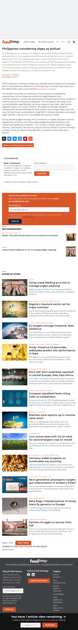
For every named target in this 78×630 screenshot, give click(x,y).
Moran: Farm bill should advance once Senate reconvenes (30, 235)
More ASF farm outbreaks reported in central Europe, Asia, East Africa (51, 374)
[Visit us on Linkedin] (33, 574)
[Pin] (25, 139)
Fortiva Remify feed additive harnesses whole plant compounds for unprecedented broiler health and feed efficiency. (51, 488)
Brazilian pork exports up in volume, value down (52, 417)
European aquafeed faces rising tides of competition (49, 395)
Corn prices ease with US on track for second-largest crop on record (50, 438)
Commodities (34, 433)
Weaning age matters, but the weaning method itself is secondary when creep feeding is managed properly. (51, 291)
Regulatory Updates (11, 233)
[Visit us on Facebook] (28, 574)
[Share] (9, 139)
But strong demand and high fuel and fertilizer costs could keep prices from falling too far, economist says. (52, 445)
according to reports (47, 89)
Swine (4, 247)
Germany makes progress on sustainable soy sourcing (47, 460)
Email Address (41, 163)
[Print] (4, 139)
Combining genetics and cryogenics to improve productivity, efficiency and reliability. (50, 509)
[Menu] (74, 42)
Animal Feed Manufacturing (41, 323)
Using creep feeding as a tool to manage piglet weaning (29, 250)
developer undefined (10, 75)
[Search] (69, 42)
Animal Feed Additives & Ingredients (45, 344)
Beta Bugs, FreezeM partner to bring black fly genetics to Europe (52, 503)
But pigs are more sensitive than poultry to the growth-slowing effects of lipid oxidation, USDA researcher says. (49, 359)
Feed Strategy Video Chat (40, 477)
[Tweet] (20, 139)
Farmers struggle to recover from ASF (50, 524)
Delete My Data (39, 581)
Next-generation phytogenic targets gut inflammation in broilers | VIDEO (52, 481)
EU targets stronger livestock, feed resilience (51, 327)
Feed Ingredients (36, 498)
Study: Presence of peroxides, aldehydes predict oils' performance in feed (52, 350)
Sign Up (15, 221)
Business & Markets (37, 412)
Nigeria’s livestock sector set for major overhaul (49, 306)
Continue (50, 625)
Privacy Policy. (28, 217)
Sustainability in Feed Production (44, 301)
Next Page (23, 543)
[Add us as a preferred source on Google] (30, 139)
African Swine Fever (38, 369)
